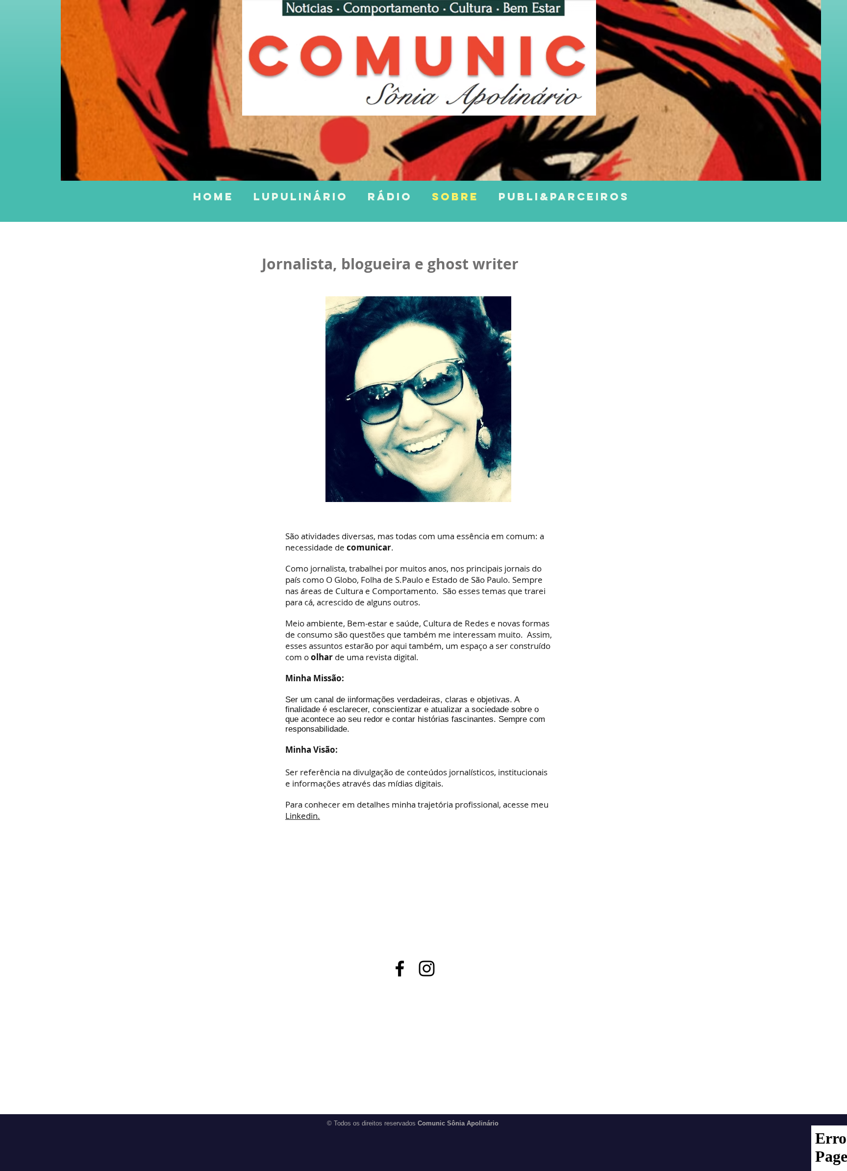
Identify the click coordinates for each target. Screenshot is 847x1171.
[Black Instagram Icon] (426, 968)
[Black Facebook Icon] (399, 968)
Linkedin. (302, 815)
